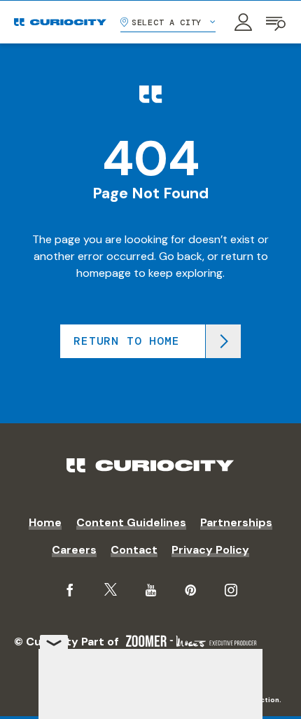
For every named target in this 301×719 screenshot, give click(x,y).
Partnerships (236, 522)
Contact (134, 549)
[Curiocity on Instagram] (231, 590)
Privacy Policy (210, 549)
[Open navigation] (276, 22)
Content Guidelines (131, 522)
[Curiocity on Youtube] (151, 590)
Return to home (126, 341)
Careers (74, 549)
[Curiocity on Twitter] (110, 589)
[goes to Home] (60, 22)
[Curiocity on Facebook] (70, 590)
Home (45, 522)
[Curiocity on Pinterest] (190, 590)
